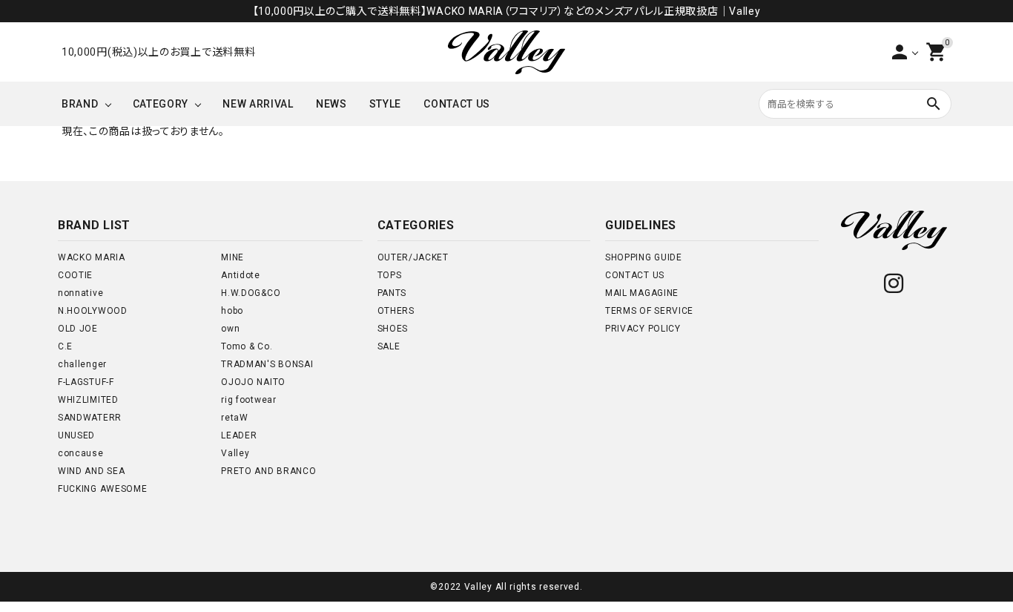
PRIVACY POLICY (643, 328)
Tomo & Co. (246, 346)
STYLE (385, 104)
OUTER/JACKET (413, 257)
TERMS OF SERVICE (649, 311)
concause (81, 453)
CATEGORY (161, 104)
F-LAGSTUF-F (86, 382)
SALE (388, 346)
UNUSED (76, 435)
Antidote (240, 275)
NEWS (331, 104)
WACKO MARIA (91, 257)
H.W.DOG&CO (250, 293)
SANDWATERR (90, 417)
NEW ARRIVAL (258, 104)
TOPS (389, 275)
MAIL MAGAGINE (642, 293)
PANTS (392, 293)
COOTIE (75, 275)
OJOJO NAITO (253, 382)
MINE (232, 257)
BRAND (80, 104)
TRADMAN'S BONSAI (267, 364)
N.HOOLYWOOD (93, 311)
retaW (234, 417)
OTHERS (396, 311)
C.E (65, 346)
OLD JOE (78, 328)
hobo (232, 311)
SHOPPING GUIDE (643, 257)
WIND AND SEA (91, 471)
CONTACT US (456, 104)
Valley (235, 453)
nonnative (80, 293)
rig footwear (248, 400)
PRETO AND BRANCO (268, 471)
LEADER (239, 435)
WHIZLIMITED (88, 400)
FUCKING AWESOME (103, 489)
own (230, 328)
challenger (82, 364)
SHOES (393, 328)
